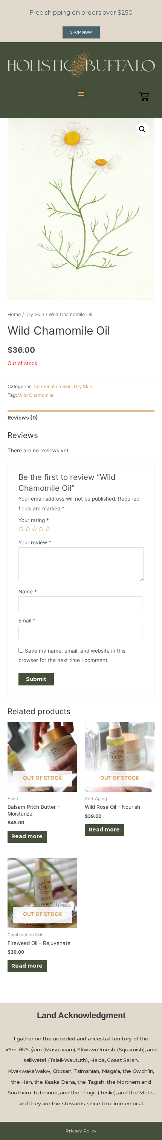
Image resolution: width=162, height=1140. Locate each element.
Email (26, 621)
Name (27, 591)
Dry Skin (34, 314)
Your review (34, 542)
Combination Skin (53, 386)
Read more (27, 836)
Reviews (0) (23, 418)
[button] (81, 32)
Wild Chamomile (35, 395)
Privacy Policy (81, 1131)
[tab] (81, 417)
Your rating (33, 520)
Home (14, 314)
